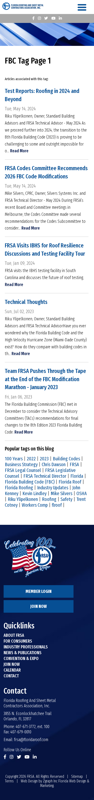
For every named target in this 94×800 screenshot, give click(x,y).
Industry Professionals (26, 647)
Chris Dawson (54, 464)
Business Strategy (21, 464)
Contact (11, 676)
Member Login (39, 591)
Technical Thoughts (26, 302)
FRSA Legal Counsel (23, 470)
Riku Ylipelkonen (23, 499)
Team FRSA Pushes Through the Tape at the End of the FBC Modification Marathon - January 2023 (45, 379)
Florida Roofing (19, 488)
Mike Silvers (61, 493)
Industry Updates (52, 488)
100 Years (14, 459)
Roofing (49, 499)
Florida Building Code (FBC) (29, 482)
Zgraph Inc (50, 781)
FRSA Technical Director (44, 476)
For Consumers (18, 641)
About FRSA (14, 635)
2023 (44, 459)
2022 (31, 459)
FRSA (74, 464)
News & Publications (22, 652)
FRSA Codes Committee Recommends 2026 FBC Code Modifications (46, 172)
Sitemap (77, 776)
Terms (9, 781)
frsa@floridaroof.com (31, 739)
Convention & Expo (21, 658)
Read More (19, 151)
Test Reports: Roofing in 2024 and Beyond (42, 95)
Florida (76, 476)
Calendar (12, 670)
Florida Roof (70, 482)
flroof (57, 505)
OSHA (81, 493)
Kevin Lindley (34, 493)
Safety (66, 499)
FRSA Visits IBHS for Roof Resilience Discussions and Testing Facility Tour (45, 249)
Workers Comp (35, 505)
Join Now (38, 606)
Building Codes (66, 459)
